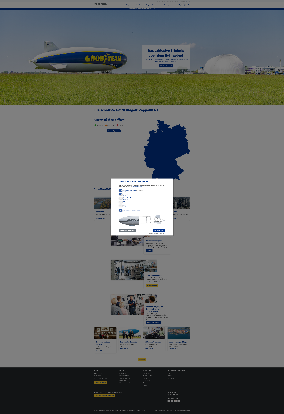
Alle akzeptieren (158, 230)
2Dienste (125, 191)
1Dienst (125, 195)
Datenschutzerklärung (137, 186)
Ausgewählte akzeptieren (127, 230)
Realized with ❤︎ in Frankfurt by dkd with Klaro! (157, 233)
